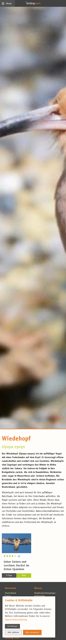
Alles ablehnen (13, 632)
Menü (8, 3)
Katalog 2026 (12, 638)
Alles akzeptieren (32, 632)
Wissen (38, 588)
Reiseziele (10, 588)
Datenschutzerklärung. (16, 620)
